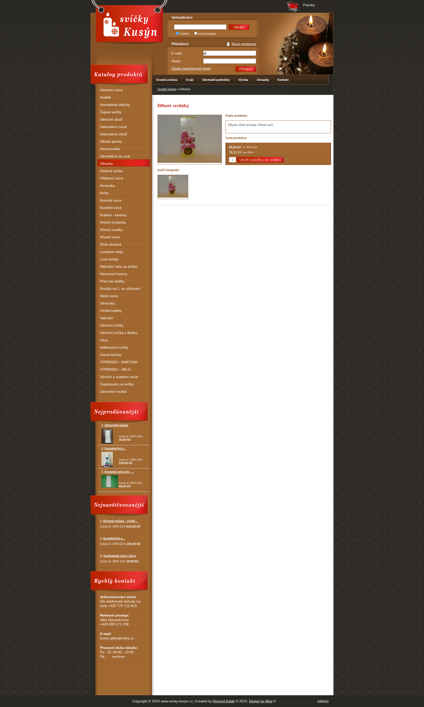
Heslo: (176, 61)
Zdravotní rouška (113, 391)
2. (113, 448)
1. (114, 425)
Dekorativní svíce (113, 127)
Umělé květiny (111, 311)
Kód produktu (207, 34)
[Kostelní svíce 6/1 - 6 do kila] (109, 486)
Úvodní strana (167, 89)
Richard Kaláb (224, 701)
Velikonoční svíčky (114, 347)
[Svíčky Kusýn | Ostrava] (129, 23)
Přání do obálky (112, 281)
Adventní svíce (111, 90)
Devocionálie (110, 149)
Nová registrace (244, 44)
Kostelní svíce (111, 208)
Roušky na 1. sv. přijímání (120, 288)
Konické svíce (110, 200)
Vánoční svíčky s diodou (119, 333)
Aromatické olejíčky (115, 105)
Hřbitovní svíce (111, 178)
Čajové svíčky (110, 112)
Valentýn (106, 318)
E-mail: (177, 53)
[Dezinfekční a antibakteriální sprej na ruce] (107, 466)
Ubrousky (107, 303)
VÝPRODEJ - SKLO (115, 369)
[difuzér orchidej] (173, 187)
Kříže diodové (110, 244)
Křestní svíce (110, 237)
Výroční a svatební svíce (119, 377)
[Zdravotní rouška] (107, 442)
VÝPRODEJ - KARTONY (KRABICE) (119, 362)
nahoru (323, 701)
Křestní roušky (111, 230)
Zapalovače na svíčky (117, 384)
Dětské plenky (111, 141)
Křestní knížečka (113, 222)
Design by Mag (260, 701)
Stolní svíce (109, 296)
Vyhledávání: (182, 17)
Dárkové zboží (111, 119)
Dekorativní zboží (113, 134)
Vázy (104, 340)
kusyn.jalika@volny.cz (117, 638)
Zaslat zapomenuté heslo (191, 68)
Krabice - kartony (113, 215)
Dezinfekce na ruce (115, 156)
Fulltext (184, 34)
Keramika (107, 186)
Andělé (105, 97)
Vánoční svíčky (111, 325)
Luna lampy (109, 259)
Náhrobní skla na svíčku (118, 266)
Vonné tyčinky (110, 355)
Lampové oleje (111, 252)
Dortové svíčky (111, 171)
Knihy (104, 193)
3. (117, 472)
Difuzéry (106, 163)
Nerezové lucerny (113, 274)
